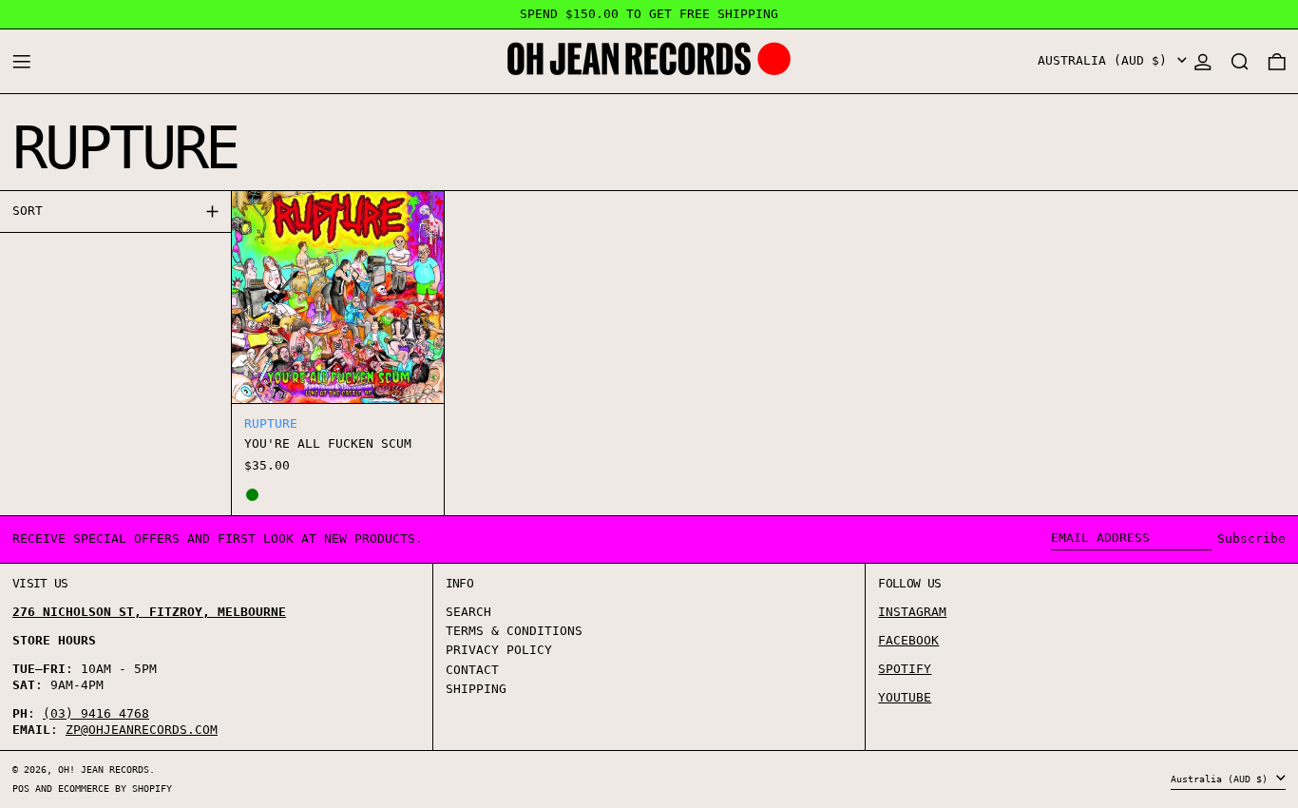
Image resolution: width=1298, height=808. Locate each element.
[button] (1240, 61)
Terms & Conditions (514, 631)
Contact (472, 670)
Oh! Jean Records (103, 769)
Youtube (904, 697)
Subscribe (1251, 538)
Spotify (904, 669)
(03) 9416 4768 (96, 713)
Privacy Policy (499, 650)
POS (20, 788)
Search (468, 612)
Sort (27, 210)
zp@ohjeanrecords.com (142, 729)
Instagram (912, 612)
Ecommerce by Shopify (115, 788)
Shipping (476, 689)
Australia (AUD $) (1106, 60)
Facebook (908, 640)
